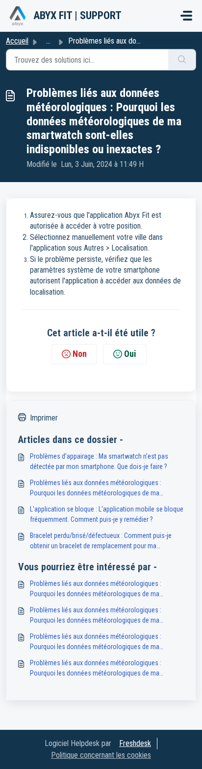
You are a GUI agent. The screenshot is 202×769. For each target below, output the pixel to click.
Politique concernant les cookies (101, 755)
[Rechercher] (182, 59)
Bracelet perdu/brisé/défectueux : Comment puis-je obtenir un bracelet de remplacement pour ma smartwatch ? (101, 541)
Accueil (17, 41)
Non (80, 354)
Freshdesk (135, 743)
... (48, 41)
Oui (130, 354)
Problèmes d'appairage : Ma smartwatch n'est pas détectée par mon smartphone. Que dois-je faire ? (99, 461)
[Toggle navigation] (186, 15)
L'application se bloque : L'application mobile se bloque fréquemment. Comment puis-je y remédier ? (106, 514)
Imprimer (44, 417)
